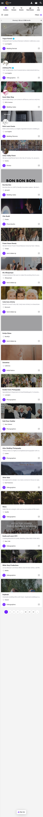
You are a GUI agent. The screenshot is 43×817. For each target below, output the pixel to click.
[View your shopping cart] (36, 3)
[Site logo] (8, 3)
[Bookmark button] (38, 48)
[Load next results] (41, 20)
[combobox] (16, 15)
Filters (37, 15)
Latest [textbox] (6, 15)
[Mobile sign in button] (31, 3)
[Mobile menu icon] (2, 3)
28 (25, 612)
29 (29, 612)
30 (33, 612)
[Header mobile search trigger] (40, 3)
